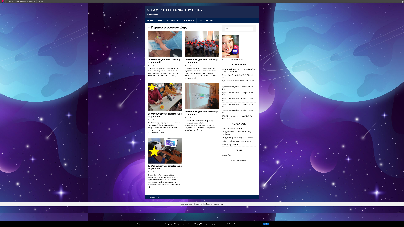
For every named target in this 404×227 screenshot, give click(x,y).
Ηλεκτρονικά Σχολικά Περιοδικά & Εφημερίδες (21, 1)
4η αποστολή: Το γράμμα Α (231, 93)
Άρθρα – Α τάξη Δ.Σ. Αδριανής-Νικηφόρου (236, 141)
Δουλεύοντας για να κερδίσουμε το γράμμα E (165, 115)
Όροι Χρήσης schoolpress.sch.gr (192, 204)
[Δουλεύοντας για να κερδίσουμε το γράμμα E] (165, 110)
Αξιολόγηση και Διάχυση (230, 81)
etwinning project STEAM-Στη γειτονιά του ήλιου (239, 69)
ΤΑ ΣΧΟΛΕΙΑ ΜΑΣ (172, 20)
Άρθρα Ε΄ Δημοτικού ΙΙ (230, 145)
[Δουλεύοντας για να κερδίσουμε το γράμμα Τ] (202, 108)
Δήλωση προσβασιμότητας (213, 204)
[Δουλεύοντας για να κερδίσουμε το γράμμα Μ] (165, 56)
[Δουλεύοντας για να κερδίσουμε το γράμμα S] (165, 162)
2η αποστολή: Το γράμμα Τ (231, 104)
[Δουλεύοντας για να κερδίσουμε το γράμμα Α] (202, 56)
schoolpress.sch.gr (154, 197)
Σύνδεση (40, 1)
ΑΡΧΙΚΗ (150, 20)
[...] (175, 76)
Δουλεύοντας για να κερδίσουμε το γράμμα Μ (165, 61)
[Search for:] (239, 29)
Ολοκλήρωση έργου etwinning (232, 128)
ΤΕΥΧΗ (159, 20)
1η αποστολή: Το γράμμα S (231, 110)
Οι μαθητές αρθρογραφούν (231, 75)
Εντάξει (266, 224)
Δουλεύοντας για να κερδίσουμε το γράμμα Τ (202, 113)
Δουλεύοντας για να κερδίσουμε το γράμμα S (165, 167)
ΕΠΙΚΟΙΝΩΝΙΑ (188, 20)
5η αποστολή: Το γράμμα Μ (231, 87)
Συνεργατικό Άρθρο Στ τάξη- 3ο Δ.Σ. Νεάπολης (238, 138)
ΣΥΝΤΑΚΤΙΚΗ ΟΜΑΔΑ (207, 20)
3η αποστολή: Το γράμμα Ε (231, 98)
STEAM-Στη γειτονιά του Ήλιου (233, 116)
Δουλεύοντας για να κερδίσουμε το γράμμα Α (202, 61)
